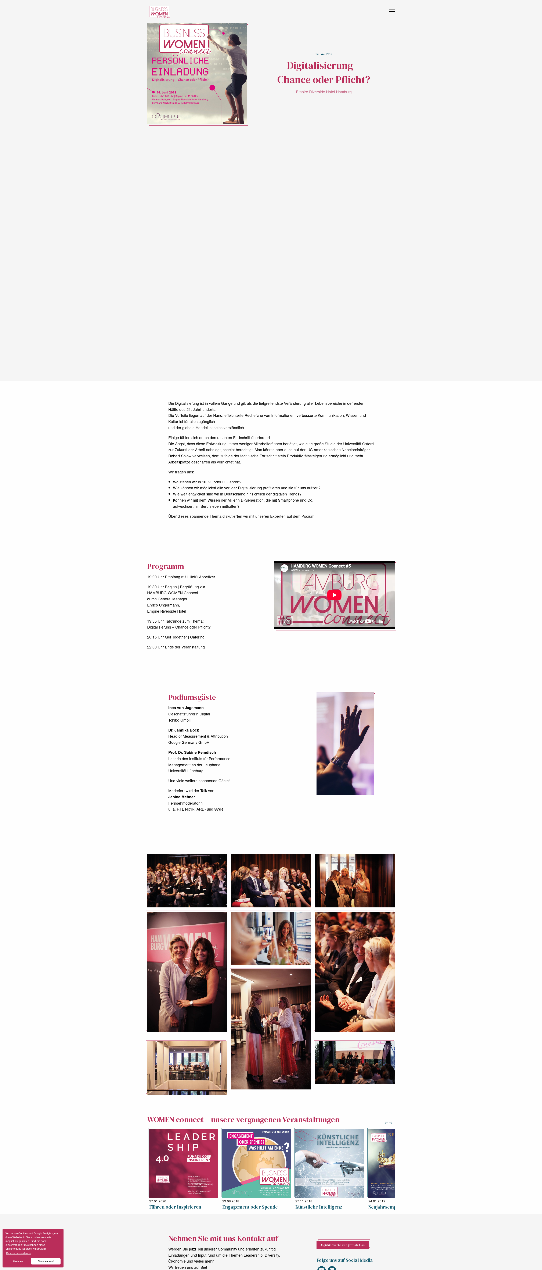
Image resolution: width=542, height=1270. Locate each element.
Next (391, 1123)
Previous (386, 1123)
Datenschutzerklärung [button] (19, 1253)
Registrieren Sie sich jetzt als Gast (342, 1245)
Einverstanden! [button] (46, 1261)
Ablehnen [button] (18, 1261)
